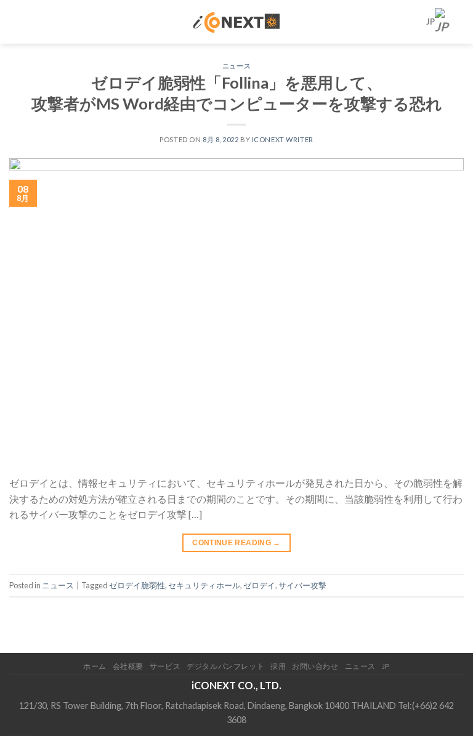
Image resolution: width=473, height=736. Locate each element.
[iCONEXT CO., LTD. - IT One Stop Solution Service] (236, 21)
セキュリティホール (204, 585)
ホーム (95, 666)
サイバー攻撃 (302, 585)
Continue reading (236, 542)
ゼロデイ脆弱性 (137, 585)
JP (430, 21)
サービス (165, 666)
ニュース (236, 66)
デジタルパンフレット (225, 666)
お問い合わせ (315, 666)
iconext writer (282, 139)
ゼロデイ (259, 585)
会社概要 (128, 666)
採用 (278, 666)
